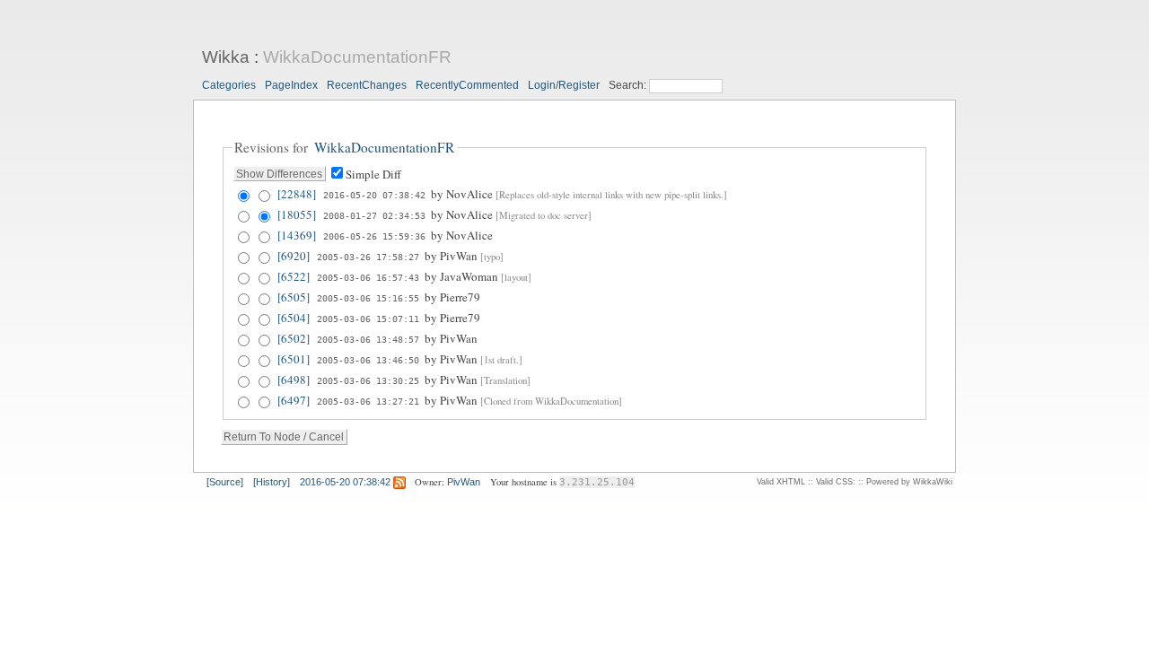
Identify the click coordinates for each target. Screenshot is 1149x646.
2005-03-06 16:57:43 (368, 277)
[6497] (293, 400)
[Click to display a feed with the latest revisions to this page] (399, 481)
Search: (629, 85)
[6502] (293, 338)
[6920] (293, 256)
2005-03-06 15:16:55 (368, 297)
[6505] (293, 297)
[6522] (293, 276)
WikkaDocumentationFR (357, 57)
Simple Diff (373, 174)
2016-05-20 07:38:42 (374, 194)
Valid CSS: (835, 481)
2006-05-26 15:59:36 (374, 236)
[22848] (296, 194)
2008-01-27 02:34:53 (374, 215)
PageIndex (291, 85)
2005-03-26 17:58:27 (368, 256)
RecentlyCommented (467, 85)
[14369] (296, 235)
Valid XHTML (781, 481)
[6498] (293, 379)
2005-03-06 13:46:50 (368, 359)
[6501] (293, 359)
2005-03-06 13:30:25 (368, 380)
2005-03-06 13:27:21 (368, 401)
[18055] (296, 214)
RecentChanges (367, 85)
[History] (271, 481)
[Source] (224, 481)
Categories (229, 85)
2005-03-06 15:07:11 (368, 318)
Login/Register (564, 85)
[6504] (293, 318)
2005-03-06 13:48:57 (368, 339)
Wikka (226, 57)
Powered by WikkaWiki (909, 481)
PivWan (463, 481)
